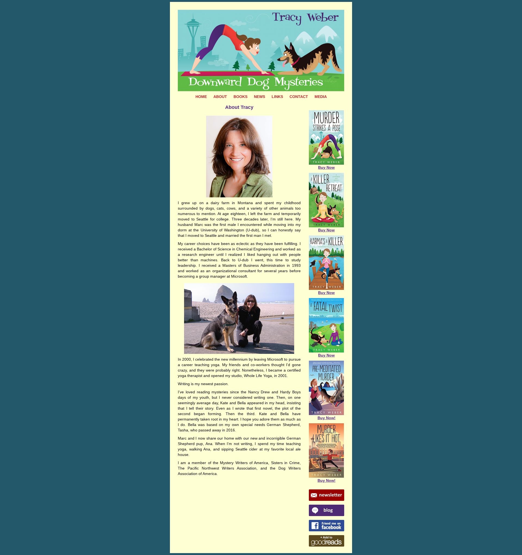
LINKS (277, 96)
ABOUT (220, 96)
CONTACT (299, 96)
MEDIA (321, 96)
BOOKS (240, 96)
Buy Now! (326, 418)
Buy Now (326, 167)
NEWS (259, 96)
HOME (201, 96)
